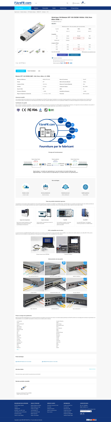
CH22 (68, 46)
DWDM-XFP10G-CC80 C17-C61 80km (50, 361)
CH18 (68, 44)
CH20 (90, 44)
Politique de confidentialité (68, 413)
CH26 (68, 49)
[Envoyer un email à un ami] (25, 63)
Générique (78, 38)
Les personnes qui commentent (34, 374)
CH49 (79, 49)
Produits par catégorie (34, 408)
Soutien (54, 8)
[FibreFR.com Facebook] (83, 414)
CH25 (57, 49)
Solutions (36, 8)
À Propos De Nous (74, 8)
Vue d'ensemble (21, 71)
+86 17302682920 (85, 405)
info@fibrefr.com (85, 407)
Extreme (67, 38)
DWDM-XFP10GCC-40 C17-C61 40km (24, 361)
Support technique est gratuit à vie (59, 61)
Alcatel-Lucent (56, 40)
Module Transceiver (34, 413)
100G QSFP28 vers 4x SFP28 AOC (20, 411)
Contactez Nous (63, 8)
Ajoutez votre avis (92, 369)
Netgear (89, 38)
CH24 (90, 46)
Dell (56, 38)
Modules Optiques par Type (35, 407)
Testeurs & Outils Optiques (19, 415)
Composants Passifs (17, 413)
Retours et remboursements (52, 410)
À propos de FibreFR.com (68, 405)
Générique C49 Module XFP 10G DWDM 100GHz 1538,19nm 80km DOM (23, 393)
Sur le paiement (66, 407)
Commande (49, 407)
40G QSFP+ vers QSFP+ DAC (19, 410)
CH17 (57, 44)
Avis (39, 71)
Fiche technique (31, 71)
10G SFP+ (16, 407)
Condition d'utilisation (67, 411)
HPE (89, 35)
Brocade (78, 35)
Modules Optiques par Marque (36, 405)
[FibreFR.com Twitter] (81, 414)
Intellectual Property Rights (68, 415)
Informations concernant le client (52, 405)
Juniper (68, 35)
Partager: (17, 63)
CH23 (79, 46)
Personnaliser (45, 8)
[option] (20, 51)
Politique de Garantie (50, 408)
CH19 (79, 44)
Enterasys (67, 40)
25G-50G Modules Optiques (19, 405)
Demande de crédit (67, 408)
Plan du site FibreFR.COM (35, 411)
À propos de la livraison (68, 410)
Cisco (57, 35)
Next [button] (47, 51)
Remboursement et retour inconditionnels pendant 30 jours (63, 59)
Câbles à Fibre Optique (35, 415)
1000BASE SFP (17, 408)
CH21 (57, 46)
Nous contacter (49, 411)
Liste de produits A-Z (34, 410)
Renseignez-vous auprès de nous (89, 51)
